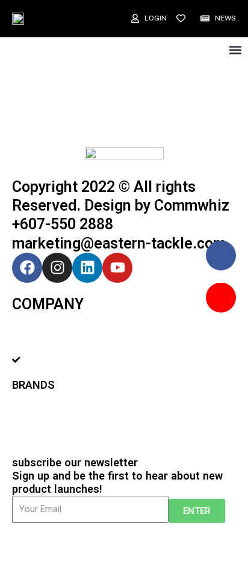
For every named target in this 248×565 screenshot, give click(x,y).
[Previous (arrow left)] (24, 559)
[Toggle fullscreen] (125, 544)
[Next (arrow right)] (75, 559)
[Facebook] (27, 268)
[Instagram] (57, 268)
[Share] (75, 544)
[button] (235, 50)
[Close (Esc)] (24, 544)
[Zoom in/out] (176, 544)
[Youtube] (117, 268)
